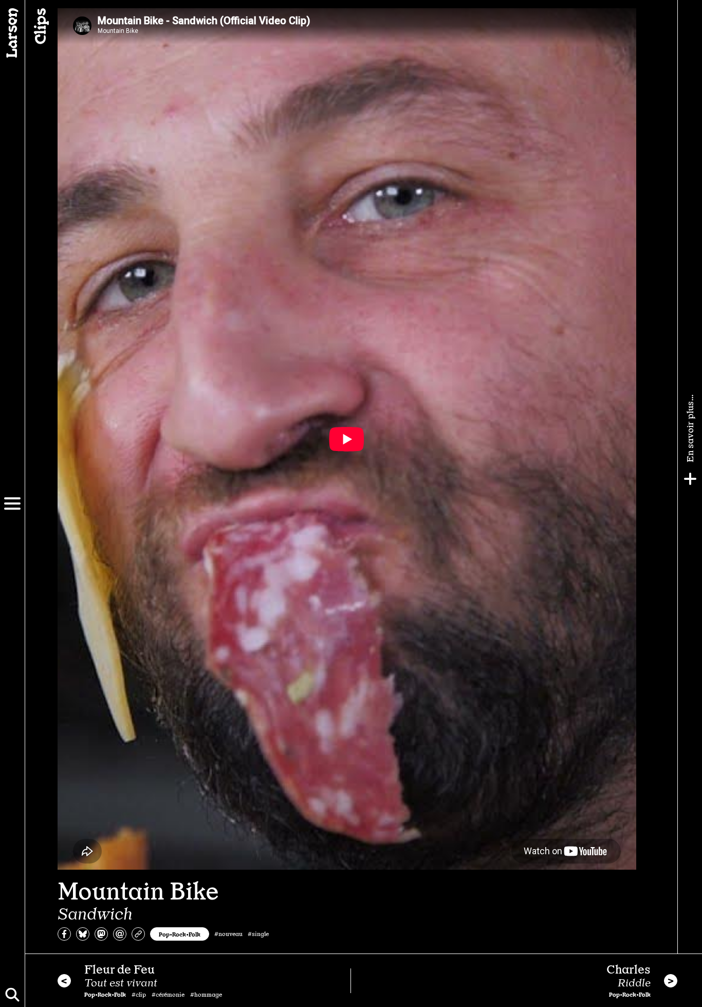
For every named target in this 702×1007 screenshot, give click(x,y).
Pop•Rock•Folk (179, 934)
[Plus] (690, 479)
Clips (39, 26)
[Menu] (12, 503)
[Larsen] (12, 33)
